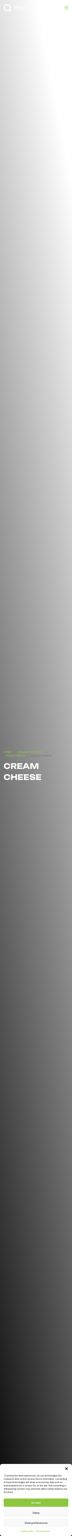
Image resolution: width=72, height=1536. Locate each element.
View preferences (36, 1522)
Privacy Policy (43, 1531)
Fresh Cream (15, 755)
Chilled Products (31, 752)
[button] (66, 1468)
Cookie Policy (27, 1531)
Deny (36, 1512)
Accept (36, 1502)
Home (7, 752)
